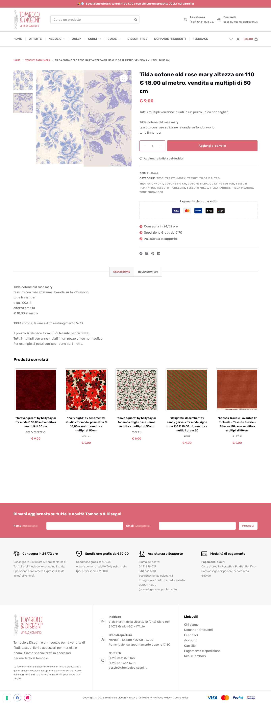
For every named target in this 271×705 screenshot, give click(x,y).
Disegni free (137, 39)
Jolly (76, 39)
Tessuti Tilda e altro (203, 178)
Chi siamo (191, 624)
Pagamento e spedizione (202, 651)
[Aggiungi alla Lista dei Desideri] (35, 406)
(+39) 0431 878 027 (202, 21)
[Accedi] (237, 39)
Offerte (35, 39)
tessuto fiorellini (171, 187)
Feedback (200, 39)
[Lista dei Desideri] (231, 39)
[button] (73, 406)
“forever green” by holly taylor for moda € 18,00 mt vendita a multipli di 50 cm (35, 422)
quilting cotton (221, 183)
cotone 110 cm (175, 183)
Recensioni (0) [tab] (148, 271)
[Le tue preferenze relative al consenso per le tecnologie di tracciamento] (7, 698)
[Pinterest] (152, 253)
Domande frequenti (170, 39)
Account (190, 640)
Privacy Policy (162, 697)
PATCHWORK (154, 183)
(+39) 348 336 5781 (122, 663)
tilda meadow (242, 187)
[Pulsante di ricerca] (135, 19)
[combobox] (91, 19)
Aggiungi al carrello (212, 146)
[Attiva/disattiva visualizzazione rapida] (47, 406)
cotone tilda (198, 183)
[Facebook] (140, 253)
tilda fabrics (220, 187)
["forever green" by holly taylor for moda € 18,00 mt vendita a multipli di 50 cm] (35, 389)
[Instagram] (28, 698)
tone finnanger (151, 192)
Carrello (190, 646)
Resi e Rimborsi (195, 656)
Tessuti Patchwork (171, 178)
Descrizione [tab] (121, 271)
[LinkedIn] (158, 253)
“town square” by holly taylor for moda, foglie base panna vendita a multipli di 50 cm (135, 422)
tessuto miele (197, 187)
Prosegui (248, 525)
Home (17, 39)
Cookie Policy (180, 697)
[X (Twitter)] (146, 253)
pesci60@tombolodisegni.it (240, 21)
